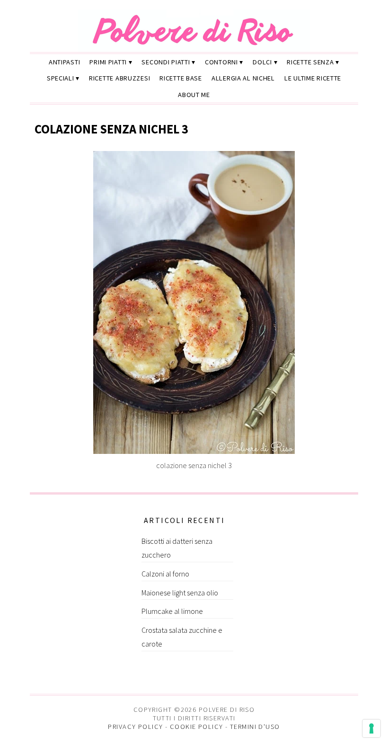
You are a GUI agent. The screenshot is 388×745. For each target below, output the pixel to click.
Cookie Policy (196, 726)
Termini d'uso (255, 726)
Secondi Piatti (165, 62)
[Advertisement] (101, 573)
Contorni (221, 62)
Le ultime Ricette (312, 78)
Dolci (262, 62)
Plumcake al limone (172, 611)
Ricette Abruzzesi (119, 78)
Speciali (60, 78)
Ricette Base (180, 78)
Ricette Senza (310, 62)
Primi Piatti (108, 62)
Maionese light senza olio (179, 592)
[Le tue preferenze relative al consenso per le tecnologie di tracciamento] (371, 728)
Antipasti (64, 62)
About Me (194, 94)
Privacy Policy (135, 726)
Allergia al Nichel (243, 78)
